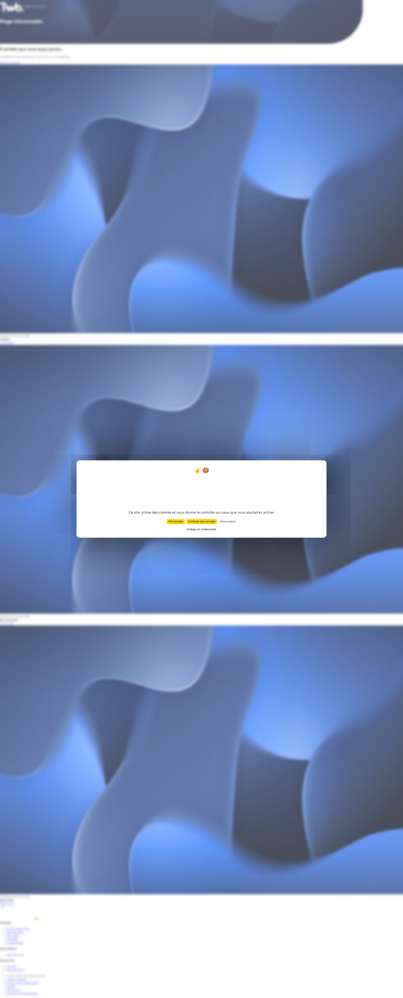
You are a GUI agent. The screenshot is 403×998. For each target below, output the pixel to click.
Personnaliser (228, 521)
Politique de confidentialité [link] (201, 529)
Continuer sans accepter (201, 521)
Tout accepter (175, 521)
